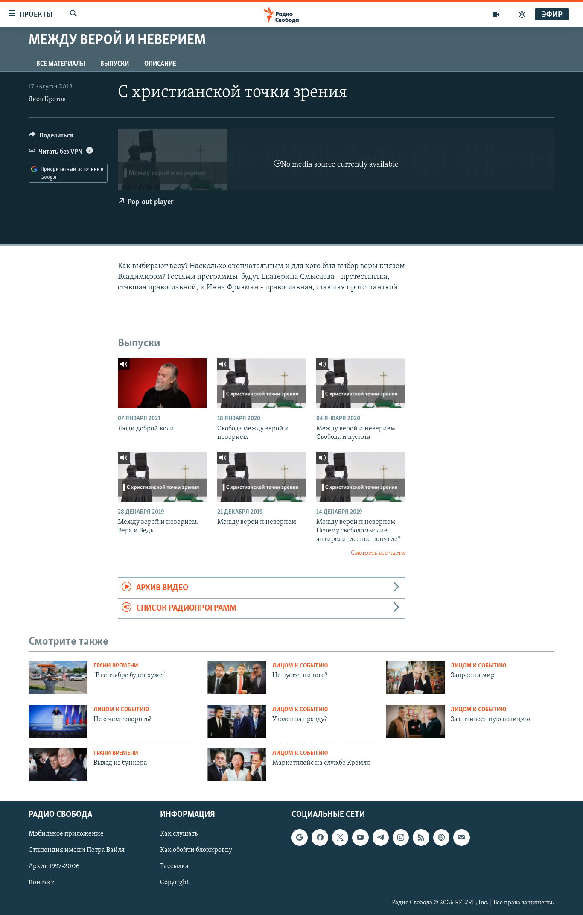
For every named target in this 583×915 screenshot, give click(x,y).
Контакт (41, 882)
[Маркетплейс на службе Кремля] (236, 764)
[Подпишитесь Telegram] (381, 837)
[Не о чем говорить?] (58, 721)
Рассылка (174, 866)
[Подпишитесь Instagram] (401, 837)
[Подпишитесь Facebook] (320, 837)
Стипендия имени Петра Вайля (77, 850)
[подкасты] (522, 14)
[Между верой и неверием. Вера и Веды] (162, 477)
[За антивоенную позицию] (415, 721)
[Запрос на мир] (415, 677)
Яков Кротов (47, 99)
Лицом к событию (300, 666)
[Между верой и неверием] (261, 477)
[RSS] (421, 837)
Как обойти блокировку (196, 850)
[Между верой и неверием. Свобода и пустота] (360, 383)
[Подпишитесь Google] (300, 837)
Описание (160, 64)
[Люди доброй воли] (162, 383)
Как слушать (179, 833)
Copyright (174, 882)
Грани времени (115, 666)
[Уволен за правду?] (236, 721)
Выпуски (114, 64)
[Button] (51, 137)
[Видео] (496, 14)
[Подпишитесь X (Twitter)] (340, 837)
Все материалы (60, 64)
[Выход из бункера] (58, 764)
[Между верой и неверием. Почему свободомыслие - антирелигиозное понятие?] (360, 477)
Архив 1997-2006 (54, 866)
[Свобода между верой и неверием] (261, 383)
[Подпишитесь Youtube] (360, 837)
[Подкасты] (441, 837)
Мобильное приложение (66, 833)
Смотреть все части (378, 553)
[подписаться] (461, 837)
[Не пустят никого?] (236, 677)
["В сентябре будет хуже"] (58, 677)
